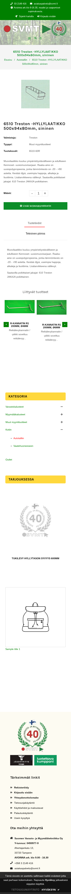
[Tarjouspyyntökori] (41, 38)
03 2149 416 (20, 3)
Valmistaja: (10, 137)
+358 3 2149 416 (23, 863)
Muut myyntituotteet (16, 422)
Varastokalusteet (15, 406)
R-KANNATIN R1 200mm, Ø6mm (51, 326)
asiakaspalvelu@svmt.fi (46, 3)
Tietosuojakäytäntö (24, 802)
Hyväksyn (51, 889)
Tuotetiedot (34, 223)
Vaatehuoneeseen (23, 446)
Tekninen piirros (35, 233)
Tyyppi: (8, 144)
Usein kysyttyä (21, 818)
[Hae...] (35, 38)
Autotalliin (22, 59)
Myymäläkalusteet (15, 414)
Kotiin (9, 429)
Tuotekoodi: (11, 151)
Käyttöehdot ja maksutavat (28, 808)
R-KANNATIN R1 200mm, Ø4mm (19, 324)
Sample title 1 (12, 649)
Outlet (9, 459)
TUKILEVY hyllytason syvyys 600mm (35, 558)
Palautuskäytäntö (23, 813)
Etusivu (8, 59)
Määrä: (8, 193)
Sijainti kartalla (26, 16)
